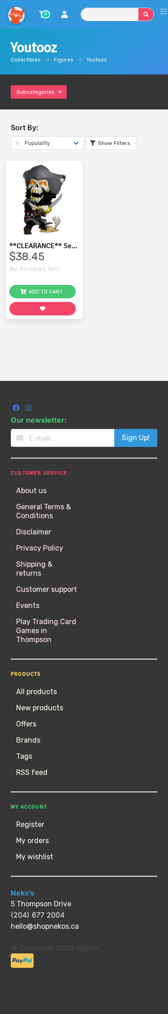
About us (31, 490)
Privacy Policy (39, 548)
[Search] (146, 14)
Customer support (46, 589)
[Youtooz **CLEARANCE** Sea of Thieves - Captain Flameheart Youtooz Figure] (44, 200)
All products (36, 691)
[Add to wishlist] (42, 308)
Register (30, 824)
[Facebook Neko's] (17, 409)
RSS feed (31, 772)
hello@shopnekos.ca (45, 926)
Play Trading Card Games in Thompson (46, 630)
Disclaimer (33, 532)
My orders (32, 840)
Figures (63, 60)
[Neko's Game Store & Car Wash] (16, 14)
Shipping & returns (34, 568)
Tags (24, 756)
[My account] (64, 15)
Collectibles (26, 60)
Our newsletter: (39, 419)
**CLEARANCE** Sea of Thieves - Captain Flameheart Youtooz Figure (42, 246)
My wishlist (34, 856)
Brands (28, 740)
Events (27, 605)
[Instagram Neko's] (28, 409)
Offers (26, 724)
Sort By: (25, 127)
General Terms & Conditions (43, 511)
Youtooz (96, 60)
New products (39, 708)
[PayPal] (22, 965)
